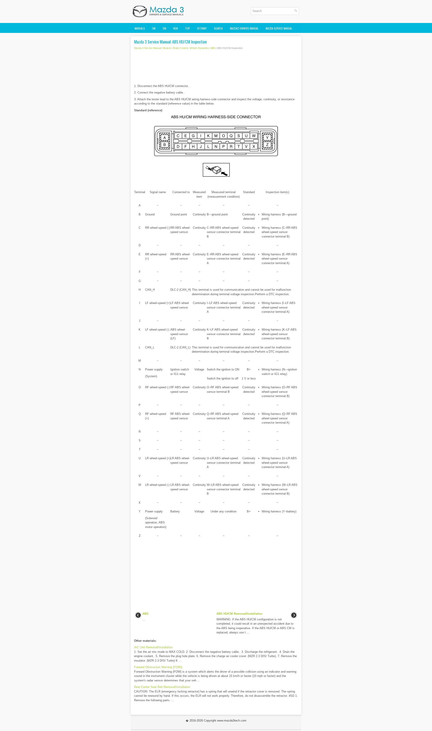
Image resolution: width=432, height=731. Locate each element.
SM (164, 28)
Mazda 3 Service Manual (147, 48)
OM (153, 28)
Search (218, 28)
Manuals (140, 28)
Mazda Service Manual (279, 28)
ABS (213, 48)
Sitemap (202, 28)
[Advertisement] (216, 68)
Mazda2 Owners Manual (244, 28)
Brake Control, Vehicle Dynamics (191, 48)
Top (187, 28)
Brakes (167, 48)
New (175, 28)
